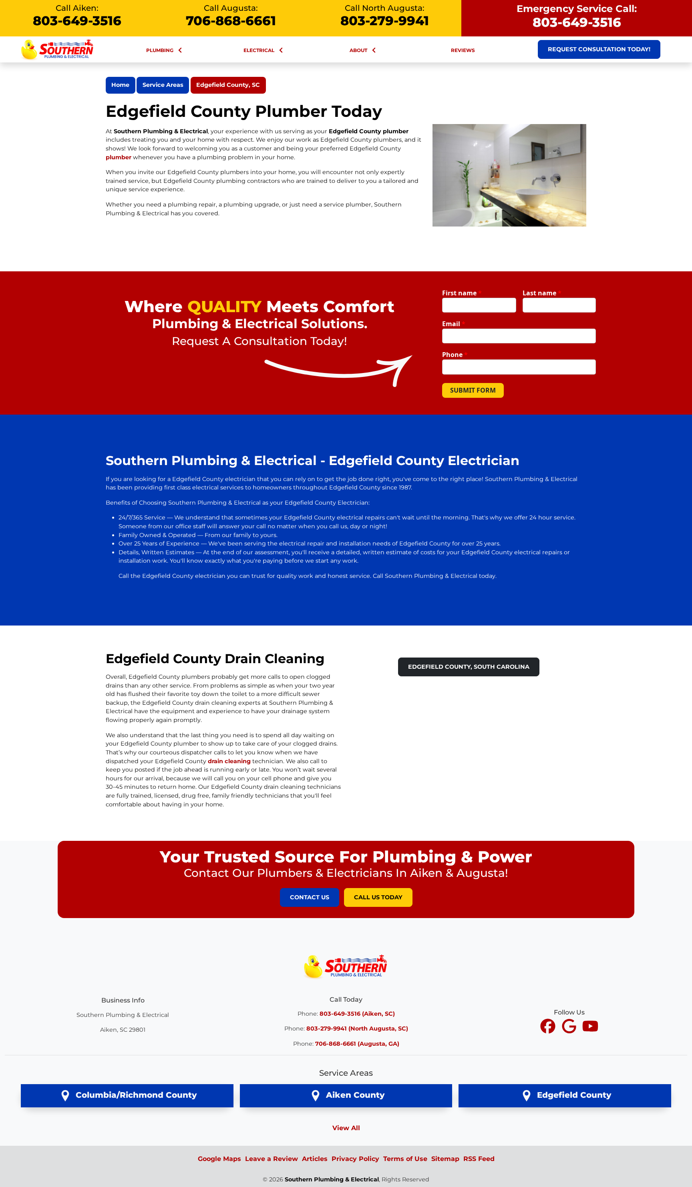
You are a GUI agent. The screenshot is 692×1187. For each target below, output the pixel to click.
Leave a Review (271, 1159)
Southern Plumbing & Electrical (332, 1179)
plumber (118, 157)
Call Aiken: (77, 15)
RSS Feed (479, 1159)
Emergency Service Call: (577, 16)
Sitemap (445, 1159)
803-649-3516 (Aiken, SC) (357, 1013)
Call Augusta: (231, 15)
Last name (542, 293)
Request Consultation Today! (599, 49)
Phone (455, 354)
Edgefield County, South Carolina (468, 666)
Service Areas (163, 84)
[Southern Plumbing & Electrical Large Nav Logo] (58, 48)
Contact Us (309, 897)
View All (346, 1128)
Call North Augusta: (384, 15)
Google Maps (219, 1159)
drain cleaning (229, 761)
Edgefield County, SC (228, 84)
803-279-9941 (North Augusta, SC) (357, 1028)
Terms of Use (405, 1159)
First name (462, 293)
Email (453, 323)
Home (120, 84)
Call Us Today (378, 897)
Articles (315, 1159)
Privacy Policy (355, 1159)
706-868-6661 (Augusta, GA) (357, 1043)
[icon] (548, 1027)
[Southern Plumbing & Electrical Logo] (346, 966)
